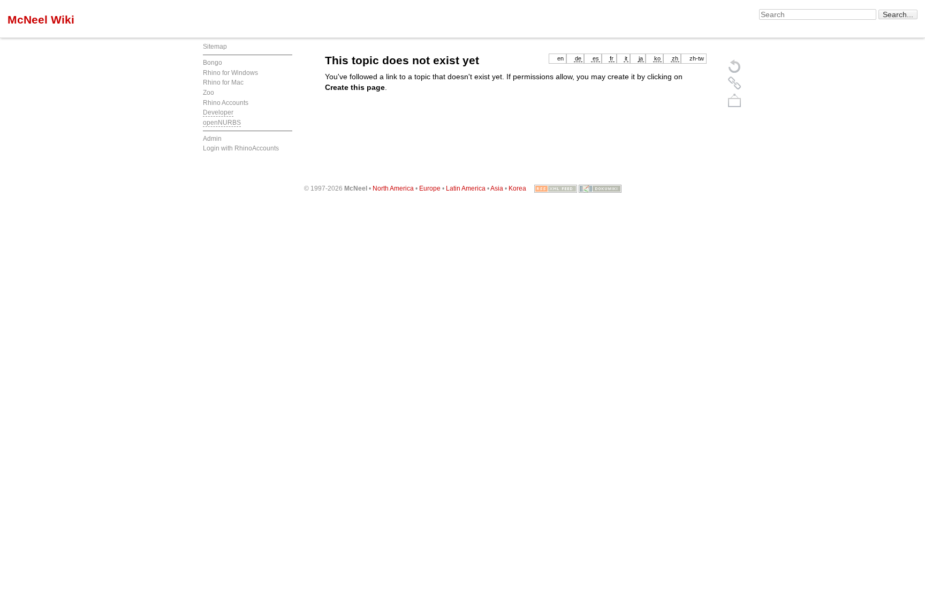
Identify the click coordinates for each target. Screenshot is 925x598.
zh (675, 58)
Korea (517, 188)
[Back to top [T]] (734, 100)
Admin (212, 138)
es (596, 58)
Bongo (212, 62)
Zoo (208, 92)
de (578, 58)
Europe (430, 188)
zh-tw (696, 58)
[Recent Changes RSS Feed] (555, 188)
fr (611, 58)
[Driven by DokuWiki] (600, 188)
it (626, 58)
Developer (218, 112)
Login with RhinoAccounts (241, 148)
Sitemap (215, 46)
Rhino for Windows (230, 73)
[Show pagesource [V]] (734, 65)
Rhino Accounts (225, 103)
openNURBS (222, 122)
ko (657, 58)
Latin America (466, 188)
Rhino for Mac (223, 82)
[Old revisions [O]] (734, 83)
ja (641, 58)
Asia (496, 188)
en (560, 58)
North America (393, 188)
